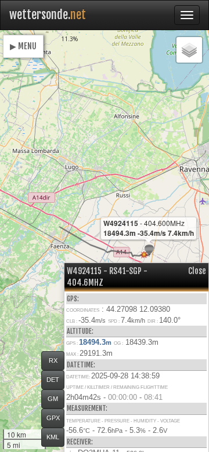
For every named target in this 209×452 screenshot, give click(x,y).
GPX (53, 417)
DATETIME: (81, 364)
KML (52, 436)
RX (53, 360)
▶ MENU (23, 46)
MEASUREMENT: (87, 408)
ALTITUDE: (80, 331)
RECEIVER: (80, 442)
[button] (149, 251)
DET (52, 379)
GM (53, 398)
